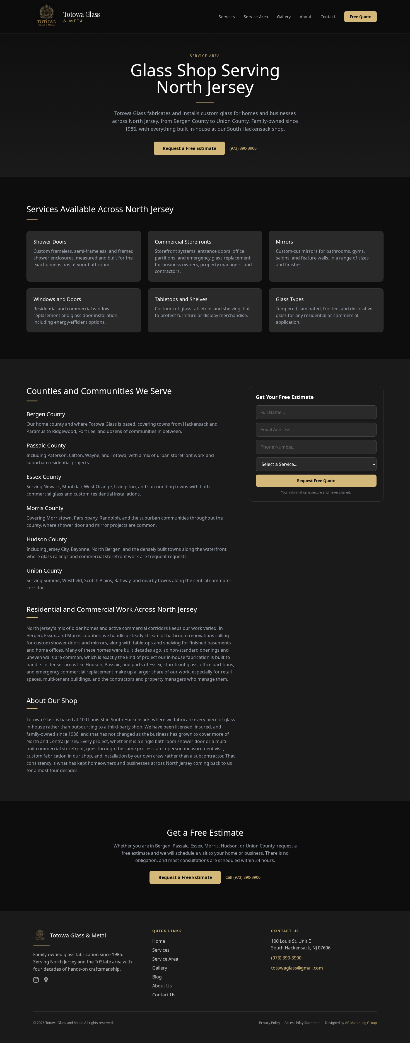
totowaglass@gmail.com (297, 968)
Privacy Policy (269, 1023)
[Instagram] (36, 980)
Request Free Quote (316, 480)
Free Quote (360, 16)
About (306, 16)
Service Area (256, 16)
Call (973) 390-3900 (243, 877)
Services (227, 16)
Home (158, 941)
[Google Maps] (46, 980)
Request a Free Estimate (189, 148)
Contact (327, 16)
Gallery (284, 16)
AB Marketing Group (361, 1022)
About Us (162, 986)
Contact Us (163, 995)
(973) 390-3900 (243, 148)
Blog (157, 977)
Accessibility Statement (302, 1023)
